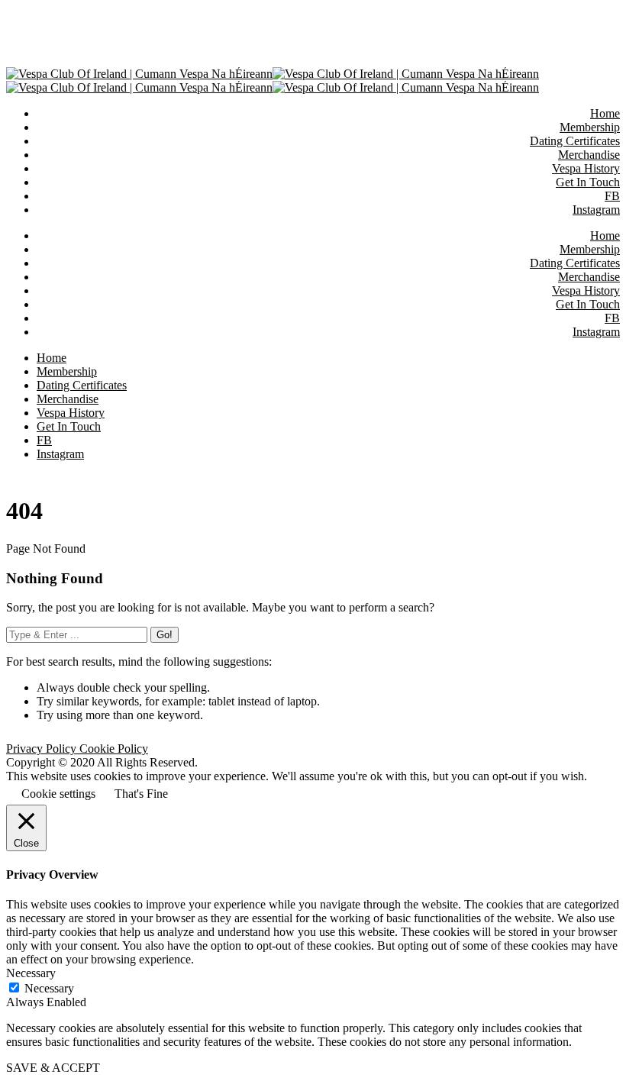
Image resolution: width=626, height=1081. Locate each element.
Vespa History (586, 290)
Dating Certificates (575, 263)
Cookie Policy (113, 748)
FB (612, 317)
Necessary (49, 988)
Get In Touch (588, 304)
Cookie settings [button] (58, 793)
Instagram (596, 331)
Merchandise (589, 276)
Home (605, 235)
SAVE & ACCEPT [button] (53, 1067)
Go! (164, 635)
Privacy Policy (42, 748)
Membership (590, 249)
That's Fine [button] (141, 793)
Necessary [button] (31, 972)
